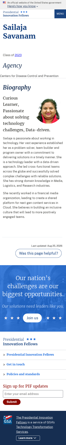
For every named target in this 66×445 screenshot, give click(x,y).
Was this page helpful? (38, 253)
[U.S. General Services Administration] (9, 420)
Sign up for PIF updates (25, 386)
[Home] (16, 15)
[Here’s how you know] (33, 5)
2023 (18, 55)
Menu (60, 13)
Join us (32, 318)
